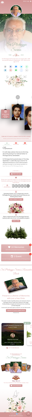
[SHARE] (21, 70)
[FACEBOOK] (10, 66)
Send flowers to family (16, 199)
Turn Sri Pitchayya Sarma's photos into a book (16, 136)
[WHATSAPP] (26, 66)
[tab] (7, 144)
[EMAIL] (10, 70)
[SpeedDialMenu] (28, 413)
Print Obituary (17, 173)
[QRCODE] (5, 66)
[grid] (16, 117)
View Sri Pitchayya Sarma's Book (16, 310)
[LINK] (26, 70)
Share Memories (16, 385)
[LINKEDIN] (5, 70)
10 (30, 244)
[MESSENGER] (16, 66)
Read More (16, 170)
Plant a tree (16, 220)
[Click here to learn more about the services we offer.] (16, 378)
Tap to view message (14, 347)
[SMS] (16, 70)
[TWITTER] (21, 66)
